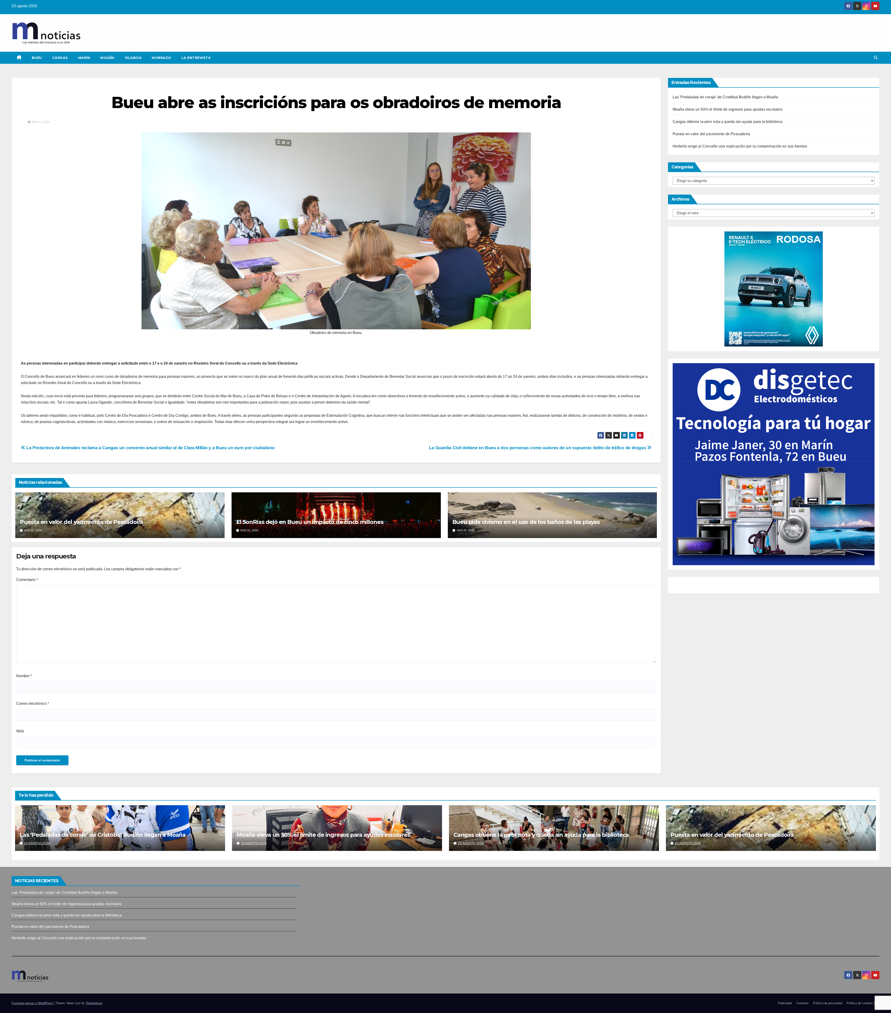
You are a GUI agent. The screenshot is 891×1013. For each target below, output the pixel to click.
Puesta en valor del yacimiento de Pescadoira (81, 522)
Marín (84, 58)
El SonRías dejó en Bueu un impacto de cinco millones (309, 522)
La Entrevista (196, 58)
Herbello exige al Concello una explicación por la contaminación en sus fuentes (740, 146)
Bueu (37, 58)
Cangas (60, 58)
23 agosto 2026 (37, 843)
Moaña (107, 58)
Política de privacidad (827, 1003)
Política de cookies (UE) (863, 1003)
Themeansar (94, 1003)
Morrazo (161, 58)
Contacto (802, 1003)
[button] (876, 58)
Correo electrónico (32, 703)
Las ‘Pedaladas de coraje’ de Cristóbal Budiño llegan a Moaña (725, 97)
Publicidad (785, 1003)
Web (20, 731)
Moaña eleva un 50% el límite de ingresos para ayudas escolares (727, 109)
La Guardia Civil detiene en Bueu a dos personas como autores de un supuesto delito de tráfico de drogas (538, 447)
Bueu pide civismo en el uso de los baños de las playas (526, 522)
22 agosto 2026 (688, 843)
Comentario (27, 580)
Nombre (24, 676)
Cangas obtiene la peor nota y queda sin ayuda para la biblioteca (728, 122)
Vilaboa (133, 58)
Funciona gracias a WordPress (33, 1003)
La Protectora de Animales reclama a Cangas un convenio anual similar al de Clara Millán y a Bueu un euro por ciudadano (150, 447)
